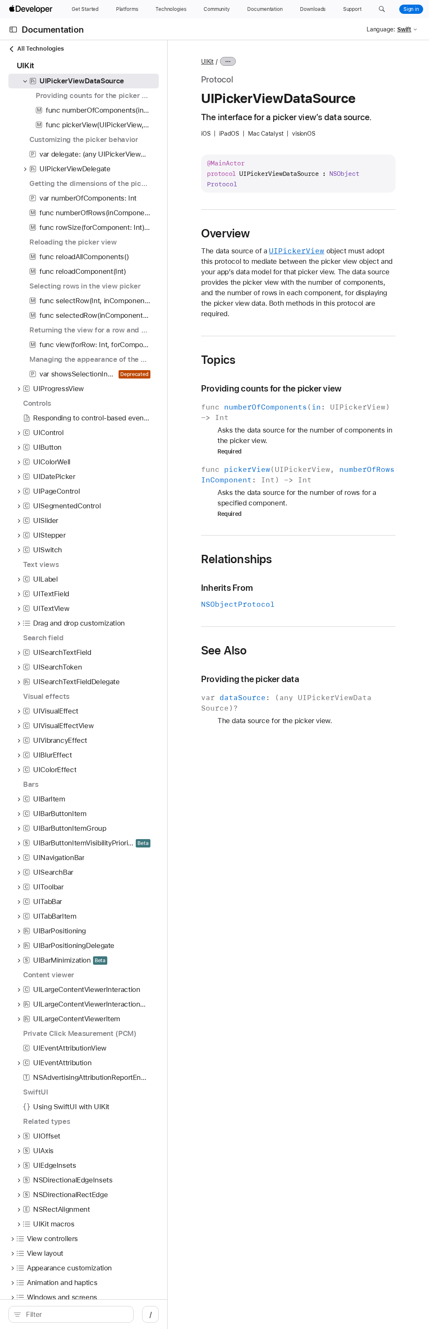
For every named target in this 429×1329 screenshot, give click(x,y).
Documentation (53, 29)
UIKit (207, 61)
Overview (225, 233)
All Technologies (40, 48)
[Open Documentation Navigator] (13, 29)
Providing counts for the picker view (271, 388)
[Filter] (75, 1314)
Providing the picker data (250, 679)
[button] (381, 9)
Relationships (236, 559)
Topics (218, 359)
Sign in (411, 9)
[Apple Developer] (32, 9)
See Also (224, 650)
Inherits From (227, 587)
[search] (71, 1314)
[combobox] (75, 1314)
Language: (381, 29)
